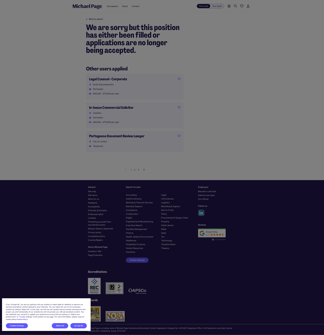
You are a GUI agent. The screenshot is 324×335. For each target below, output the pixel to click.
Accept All (78, 326)
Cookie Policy (22, 319)
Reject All (60, 326)
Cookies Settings (17, 326)
